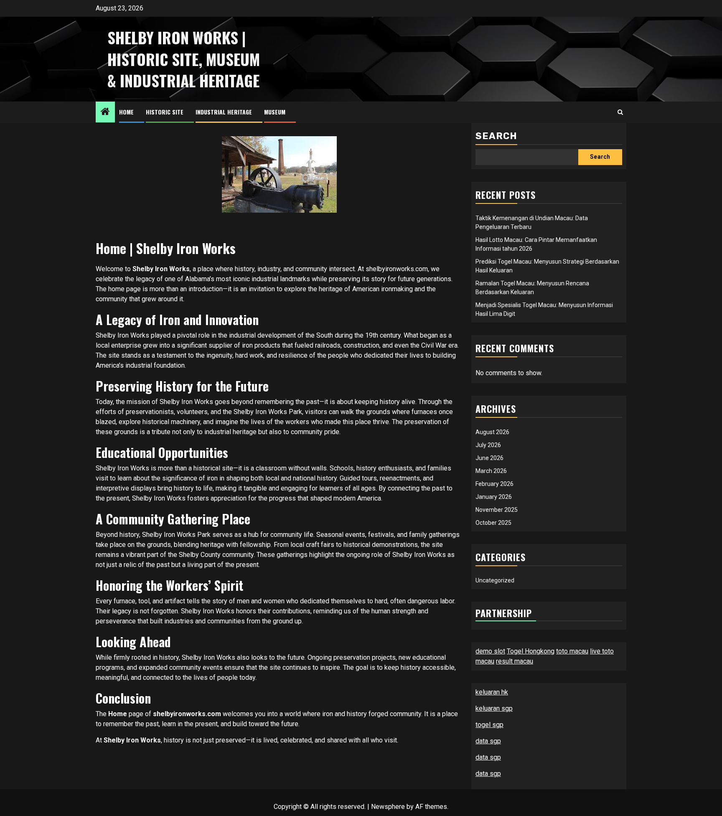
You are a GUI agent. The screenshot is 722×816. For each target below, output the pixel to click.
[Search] (620, 112)
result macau (514, 661)
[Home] (105, 112)
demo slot (490, 651)
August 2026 (492, 432)
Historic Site (164, 111)
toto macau (572, 651)
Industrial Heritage (224, 111)
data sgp (488, 741)
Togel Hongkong (530, 651)
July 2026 (488, 445)
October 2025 (493, 522)
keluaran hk (491, 692)
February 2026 (494, 483)
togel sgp (489, 725)
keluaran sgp (494, 708)
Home (126, 111)
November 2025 (496, 509)
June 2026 (489, 458)
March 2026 (491, 471)
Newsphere (388, 807)
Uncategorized (494, 580)
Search (496, 136)
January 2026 (493, 496)
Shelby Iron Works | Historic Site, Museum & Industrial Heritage (183, 59)
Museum (274, 111)
